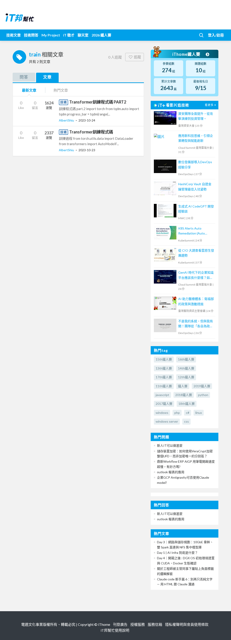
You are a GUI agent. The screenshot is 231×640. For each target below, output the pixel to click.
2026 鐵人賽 (101, 35)
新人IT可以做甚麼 (169, 445)
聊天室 (83, 35)
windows (162, 413)
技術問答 (31, 35)
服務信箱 (155, 624)
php (177, 413)
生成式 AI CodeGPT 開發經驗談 (196, 208)
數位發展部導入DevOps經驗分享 (195, 164)
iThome (104, 624)
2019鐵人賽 (202, 386)
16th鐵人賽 (186, 359)
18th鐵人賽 (186, 404)
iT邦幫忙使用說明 (115, 630)
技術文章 (13, 35)
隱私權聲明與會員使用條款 (186, 624)
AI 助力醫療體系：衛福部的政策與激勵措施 (196, 301)
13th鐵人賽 (164, 368)
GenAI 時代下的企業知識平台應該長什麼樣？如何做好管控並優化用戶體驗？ (196, 275)
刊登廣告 (120, 624)
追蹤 (137, 57)
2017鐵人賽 (164, 404)
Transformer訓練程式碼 (91, 131)
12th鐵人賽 (186, 377)
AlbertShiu (67, 120)
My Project (51, 35)
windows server (167, 421)
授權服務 (137, 624)
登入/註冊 (216, 35)
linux (198, 413)
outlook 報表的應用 (170, 472)
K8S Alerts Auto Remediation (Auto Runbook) (191, 231)
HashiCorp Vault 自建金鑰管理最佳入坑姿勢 (194, 186)
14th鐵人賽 (186, 368)
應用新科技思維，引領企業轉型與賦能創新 (195, 138)
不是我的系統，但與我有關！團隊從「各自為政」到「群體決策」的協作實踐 (195, 324)
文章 (47, 76)
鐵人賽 (182, 386)
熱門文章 (60, 90)
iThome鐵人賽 (186, 54)
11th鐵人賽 (164, 386)
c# (187, 413)
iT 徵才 (68, 35)
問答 (24, 76)
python (203, 395)
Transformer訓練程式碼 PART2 (97, 101)
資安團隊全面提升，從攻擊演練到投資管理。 (195, 116)
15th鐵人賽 (164, 359)
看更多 (209, 105)
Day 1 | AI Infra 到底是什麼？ (177, 552)
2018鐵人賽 (183, 395)
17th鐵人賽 (164, 377)
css (186, 421)
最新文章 (29, 90)
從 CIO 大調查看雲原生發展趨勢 (196, 252)
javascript (162, 395)
